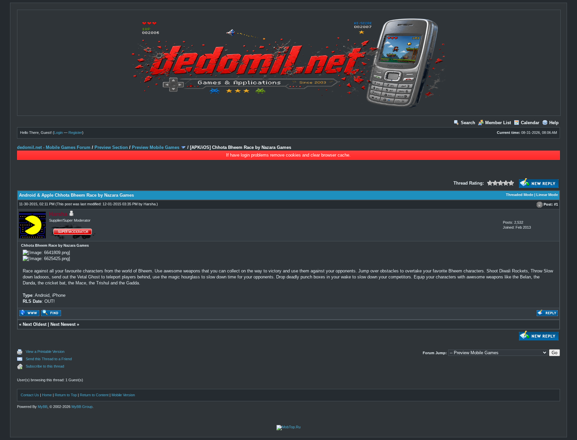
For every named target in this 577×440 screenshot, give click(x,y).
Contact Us (30, 395)
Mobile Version (123, 395)
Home (47, 395)
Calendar (530, 122)
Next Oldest (34, 324)
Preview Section (111, 147)
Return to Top (66, 395)
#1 (556, 204)
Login (58, 133)
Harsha (150, 204)
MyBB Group (81, 407)
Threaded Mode (519, 195)
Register (75, 133)
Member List (498, 122)
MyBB (42, 407)
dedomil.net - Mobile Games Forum (53, 147)
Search (468, 122)
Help (554, 122)
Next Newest (62, 324)
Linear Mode (547, 195)
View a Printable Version (45, 352)
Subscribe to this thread (45, 366)
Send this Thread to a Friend (49, 359)
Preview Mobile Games (155, 147)
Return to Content (94, 395)
